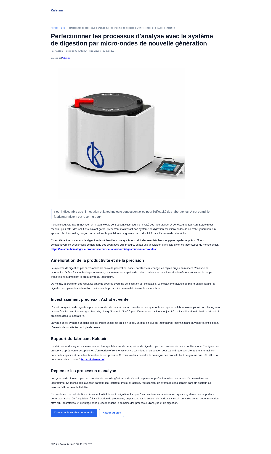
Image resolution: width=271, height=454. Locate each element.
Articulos (66, 58)
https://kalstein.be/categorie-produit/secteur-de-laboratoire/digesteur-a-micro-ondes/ (104, 249)
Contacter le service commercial (74, 412)
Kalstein (57, 10)
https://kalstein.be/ (92, 359)
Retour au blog (112, 412)
